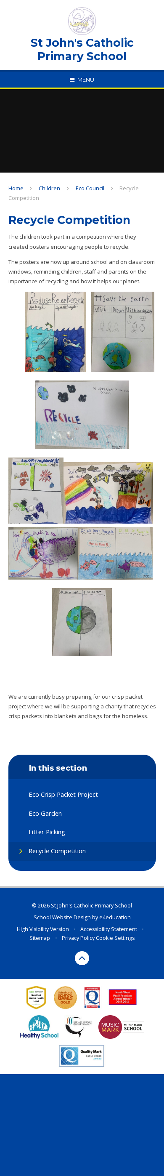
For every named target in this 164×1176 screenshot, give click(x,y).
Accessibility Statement (108, 929)
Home (16, 188)
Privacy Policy (78, 938)
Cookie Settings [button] (115, 938)
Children (49, 188)
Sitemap (39, 938)
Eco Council (90, 188)
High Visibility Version (43, 929)
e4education (115, 917)
